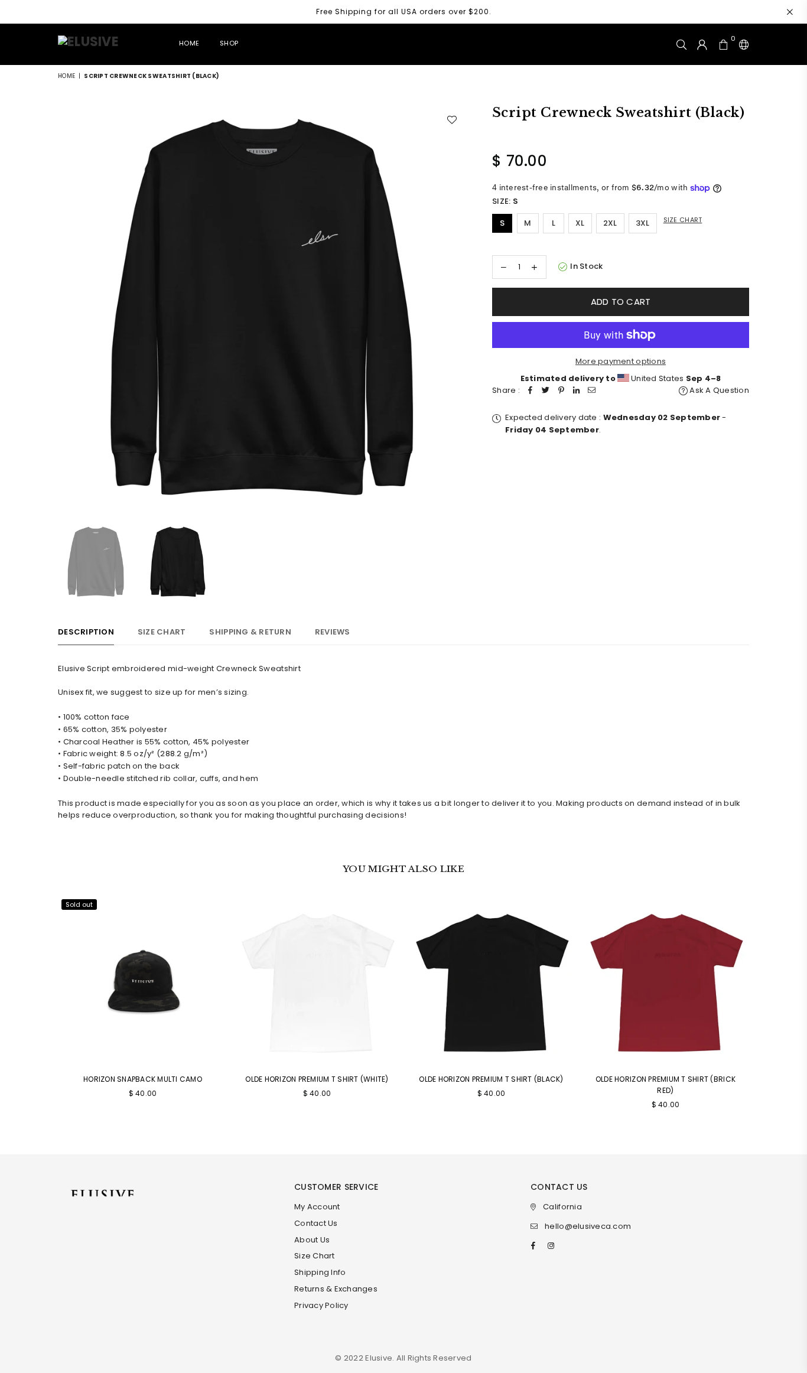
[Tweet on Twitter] (546, 391)
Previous (68, 308)
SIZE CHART (162, 631)
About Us (312, 1239)
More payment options (620, 361)
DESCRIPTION (86, 631)
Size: (505, 201)
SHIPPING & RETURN (250, 631)
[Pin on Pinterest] (561, 391)
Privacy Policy (321, 1305)
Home (189, 43)
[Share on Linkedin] (576, 391)
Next (455, 308)
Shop (229, 43)
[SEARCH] (681, 44)
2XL (610, 223)
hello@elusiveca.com (588, 1226)
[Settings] (741, 44)
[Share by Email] (592, 391)
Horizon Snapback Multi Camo (142, 1079)
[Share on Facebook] (530, 391)
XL (580, 223)
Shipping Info (320, 1272)
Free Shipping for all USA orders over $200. (404, 11)
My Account (317, 1206)
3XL (643, 223)
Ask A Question (718, 390)
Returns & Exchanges (336, 1288)
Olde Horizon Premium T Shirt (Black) (491, 1079)
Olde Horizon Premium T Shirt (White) (316, 1079)
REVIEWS (332, 631)
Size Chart (682, 220)
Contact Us (316, 1223)
